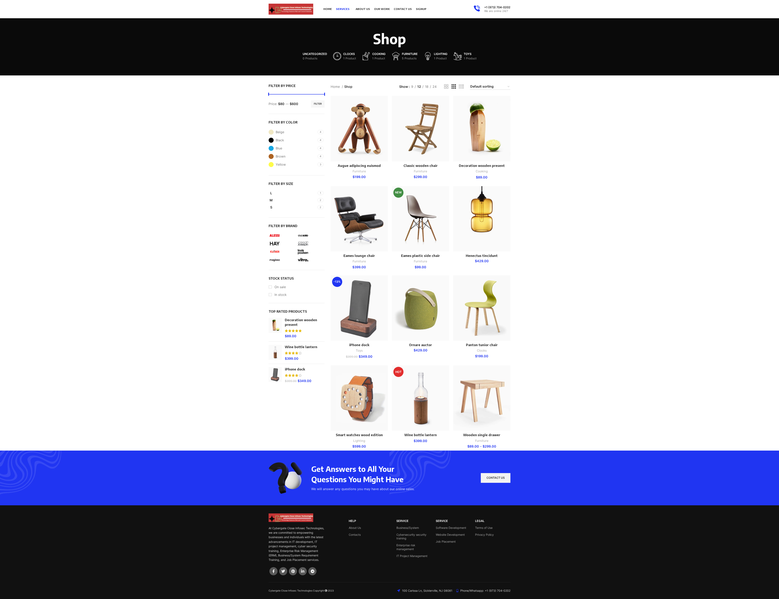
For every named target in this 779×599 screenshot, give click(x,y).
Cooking (482, 171)
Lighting (359, 441)
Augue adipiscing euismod (359, 166)
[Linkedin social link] (303, 571)
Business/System (407, 527)
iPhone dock (295, 369)
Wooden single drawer (481, 435)
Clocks (482, 350)
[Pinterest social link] (293, 571)
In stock (280, 295)
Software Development (451, 527)
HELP (352, 521)
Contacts (355, 534)
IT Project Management (411, 556)
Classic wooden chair (420, 166)
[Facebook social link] (273, 571)
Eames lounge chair (359, 256)
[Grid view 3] (454, 87)
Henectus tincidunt (482, 256)
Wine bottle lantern (301, 347)
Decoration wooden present (301, 322)
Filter (318, 103)
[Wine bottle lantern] (275, 353)
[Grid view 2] (446, 87)
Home (336, 87)
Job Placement (446, 541)
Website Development (450, 534)
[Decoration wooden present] (275, 328)
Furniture (359, 171)
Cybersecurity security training (411, 536)
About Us (355, 527)
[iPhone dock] (275, 375)
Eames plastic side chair (420, 256)
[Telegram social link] (312, 571)
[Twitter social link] (283, 571)
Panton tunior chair (482, 345)
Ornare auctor (420, 345)
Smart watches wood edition (359, 435)
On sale (279, 287)
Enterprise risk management (405, 547)
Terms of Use (484, 527)
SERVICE (402, 521)
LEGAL (479, 521)
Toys (359, 350)
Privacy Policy (484, 534)
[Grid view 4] (461, 87)
